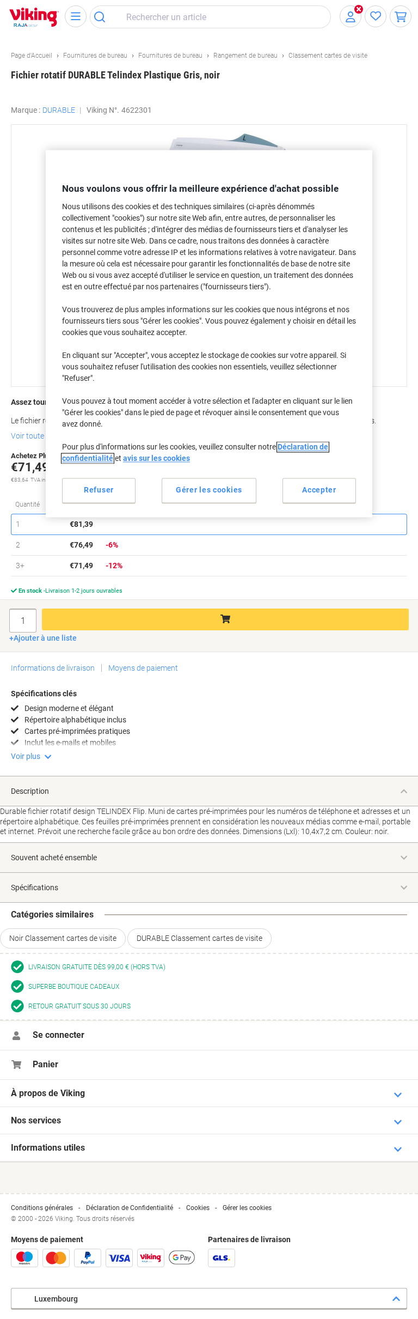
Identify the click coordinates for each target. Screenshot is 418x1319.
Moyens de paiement (143, 668)
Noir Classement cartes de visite (62, 938)
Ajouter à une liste (45, 638)
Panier (45, 1064)
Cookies (198, 1208)
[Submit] (103, 17)
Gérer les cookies (247, 1208)
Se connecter (58, 1035)
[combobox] (210, 16)
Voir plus (25, 756)
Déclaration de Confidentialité (129, 1208)
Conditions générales (42, 1208)
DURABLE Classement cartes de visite (199, 938)
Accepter (319, 489)
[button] (389, 138)
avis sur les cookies (156, 458)
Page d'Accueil (31, 55)
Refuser (99, 489)
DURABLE (58, 110)
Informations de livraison (53, 668)
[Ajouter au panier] (225, 619)
